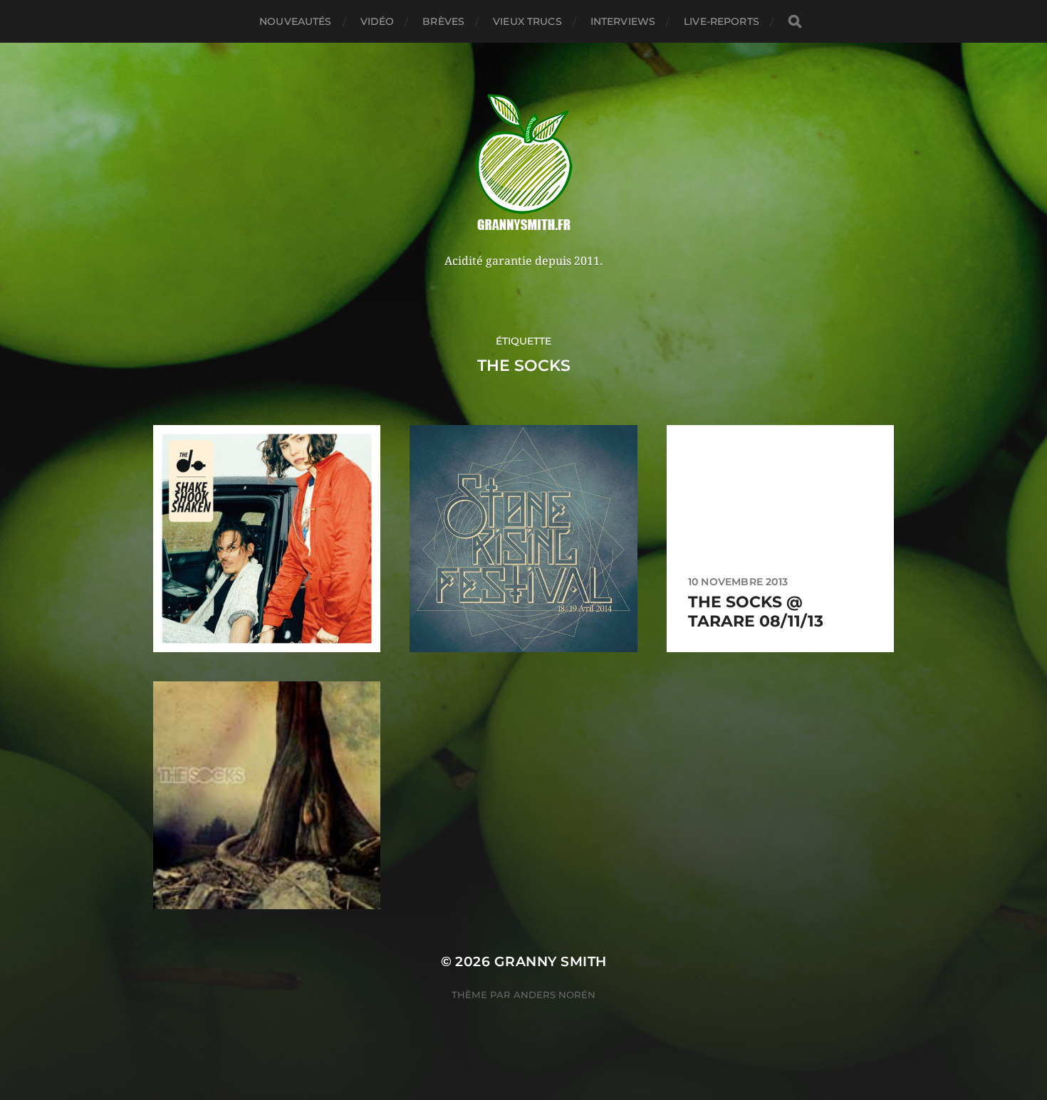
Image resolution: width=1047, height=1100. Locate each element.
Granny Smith (550, 961)
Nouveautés (295, 21)
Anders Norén (554, 994)
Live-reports (721, 21)
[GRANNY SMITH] (524, 164)
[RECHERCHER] (795, 21)
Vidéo (377, 21)
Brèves (443, 21)
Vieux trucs (527, 21)
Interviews (622, 21)
